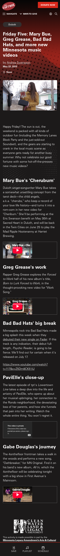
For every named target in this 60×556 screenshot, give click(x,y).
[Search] (56, 14)
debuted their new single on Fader (25, 339)
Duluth (12, 24)
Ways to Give (30, 13)
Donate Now (48, 4)
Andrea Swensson (18, 62)
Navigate (12, 13)
